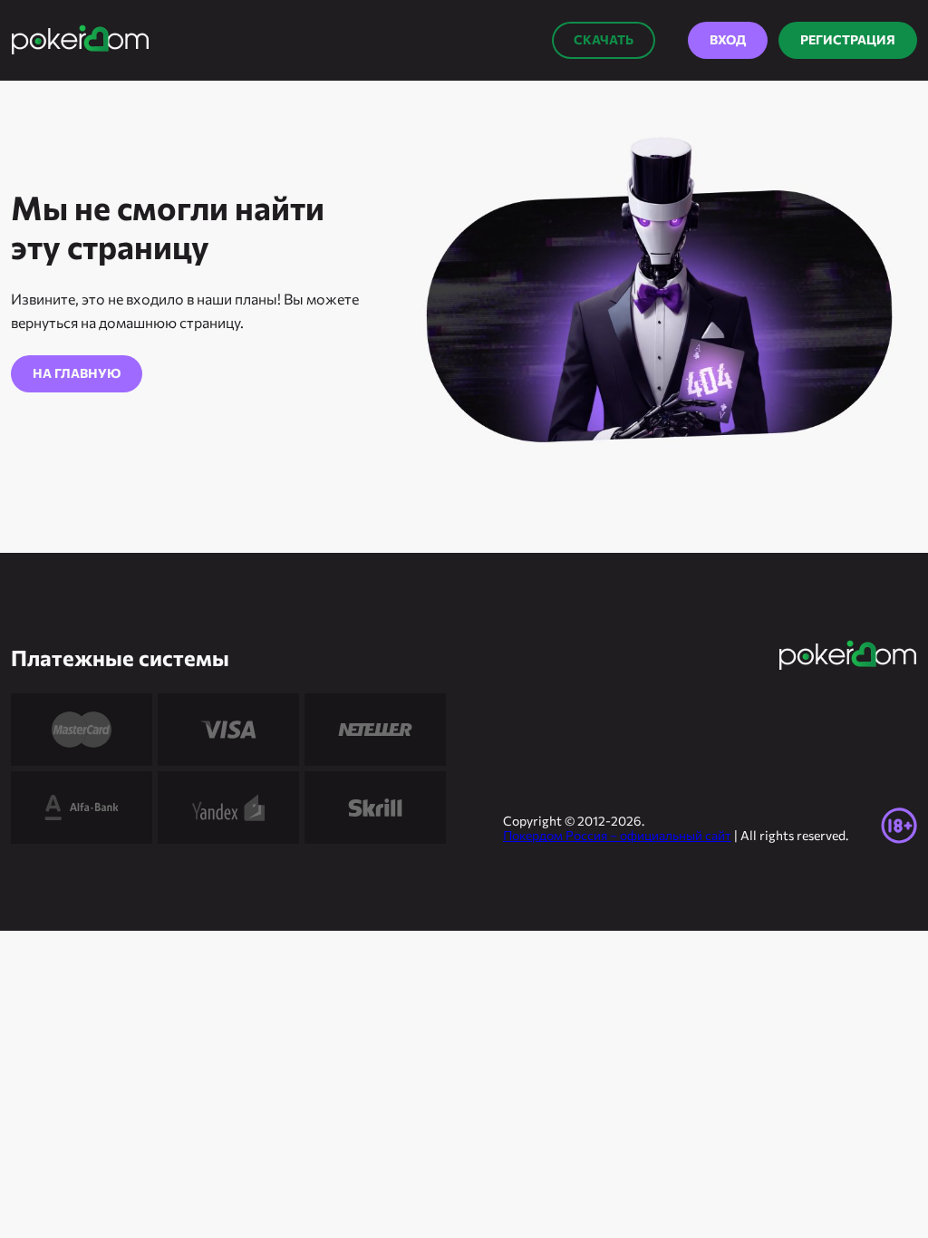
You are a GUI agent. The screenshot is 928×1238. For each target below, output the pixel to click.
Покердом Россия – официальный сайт (617, 835)
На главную (77, 373)
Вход (728, 39)
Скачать (603, 39)
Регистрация (847, 39)
